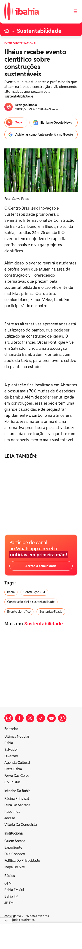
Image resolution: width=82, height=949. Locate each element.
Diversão (11, 756)
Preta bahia (13, 769)
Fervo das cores (16, 775)
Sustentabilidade (39, 31)
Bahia (8, 743)
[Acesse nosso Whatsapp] (62, 718)
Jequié (9, 818)
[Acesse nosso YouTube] (51, 718)
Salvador (11, 749)
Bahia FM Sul (14, 890)
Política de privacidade (22, 860)
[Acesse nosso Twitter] (30, 718)
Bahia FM (11, 896)
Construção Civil (34, 592)
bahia (11, 592)
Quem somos (14, 841)
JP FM (9, 903)
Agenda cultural (17, 762)
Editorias (11, 729)
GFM (8, 883)
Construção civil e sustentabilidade (31, 602)
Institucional (13, 833)
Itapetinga (12, 811)
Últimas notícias (17, 736)
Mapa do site (14, 867)
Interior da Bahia (17, 791)
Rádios (9, 875)
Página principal (16, 798)
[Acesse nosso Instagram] (8, 718)
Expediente (13, 847)
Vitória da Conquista (20, 824)
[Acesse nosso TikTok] (41, 718)
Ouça (18, 122)
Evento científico (19, 612)
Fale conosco (14, 854)
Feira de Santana (17, 805)
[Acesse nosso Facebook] (19, 718)
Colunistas (12, 782)
